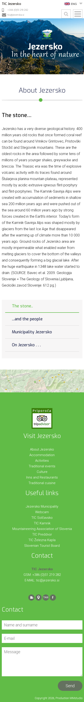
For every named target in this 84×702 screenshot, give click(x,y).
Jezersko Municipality (42, 506)
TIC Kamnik (42, 523)
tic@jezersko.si (15, 15)
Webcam (42, 512)
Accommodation (42, 455)
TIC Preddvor (42, 534)
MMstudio (76, 698)
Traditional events (42, 466)
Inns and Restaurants (42, 477)
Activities (42, 461)
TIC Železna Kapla (42, 540)
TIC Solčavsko (42, 518)
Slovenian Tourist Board (42, 546)
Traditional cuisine (42, 483)
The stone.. (22, 306)
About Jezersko (42, 449)
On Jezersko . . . (26, 345)
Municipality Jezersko (32, 332)
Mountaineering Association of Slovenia (42, 529)
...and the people (27, 319)
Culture (42, 472)
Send (70, 685)
